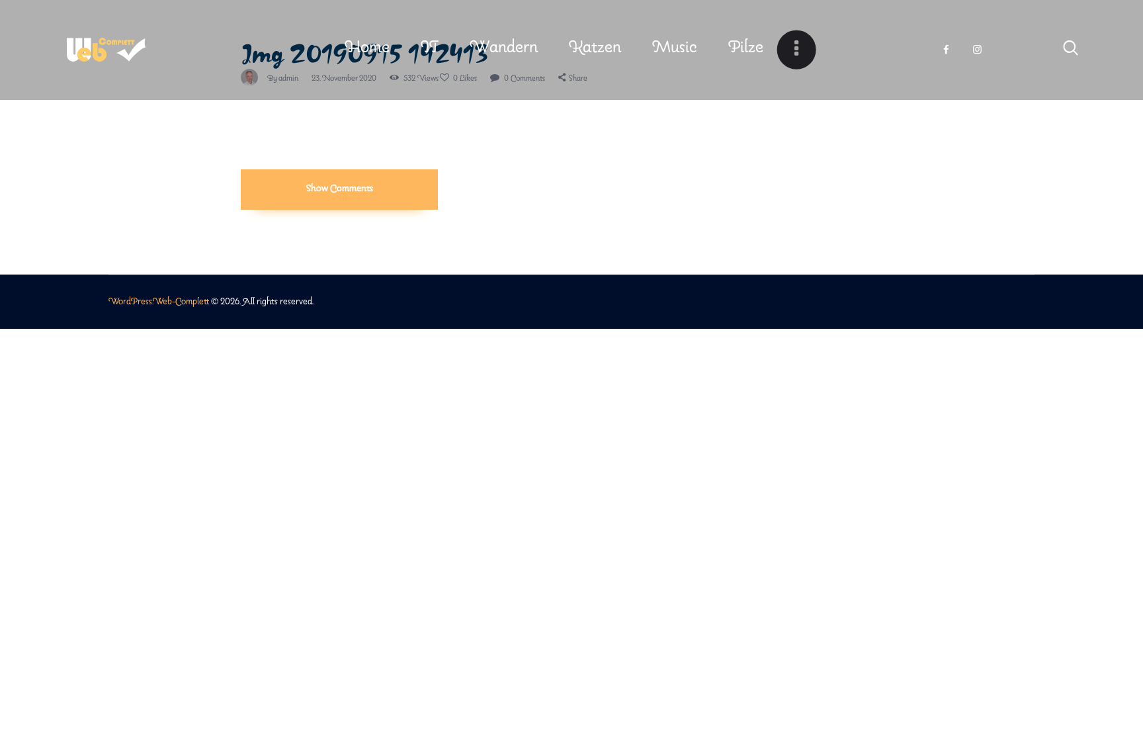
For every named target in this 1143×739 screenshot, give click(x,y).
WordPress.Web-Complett (158, 302)
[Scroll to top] (1108, 675)
